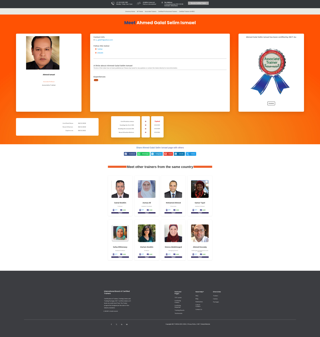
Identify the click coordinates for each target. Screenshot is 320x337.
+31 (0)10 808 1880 (122, 2)
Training (96, 80)
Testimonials (178, 313)
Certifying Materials (178, 306)
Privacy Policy (192, 324)
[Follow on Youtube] (127, 324)
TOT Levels (178, 297)
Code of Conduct (198, 305)
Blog (197, 298)
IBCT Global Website (203, 324)
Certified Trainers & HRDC (187, 11)
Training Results (179, 310)
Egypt (120, 213)
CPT (116, 210)
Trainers (214, 295)
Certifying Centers (178, 301)
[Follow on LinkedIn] (121, 324)
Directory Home (130, 11)
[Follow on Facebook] (111, 324)
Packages (214, 302)
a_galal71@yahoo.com (104, 40)
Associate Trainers (150, 11)
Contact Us (199, 309)
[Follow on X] (116, 324)
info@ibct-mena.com (149, 2)
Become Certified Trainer (198, 3)
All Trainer (140, 11)
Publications (199, 301)
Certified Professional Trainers (167, 11)
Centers (214, 299)
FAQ (197, 295)
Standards (271, 103)
